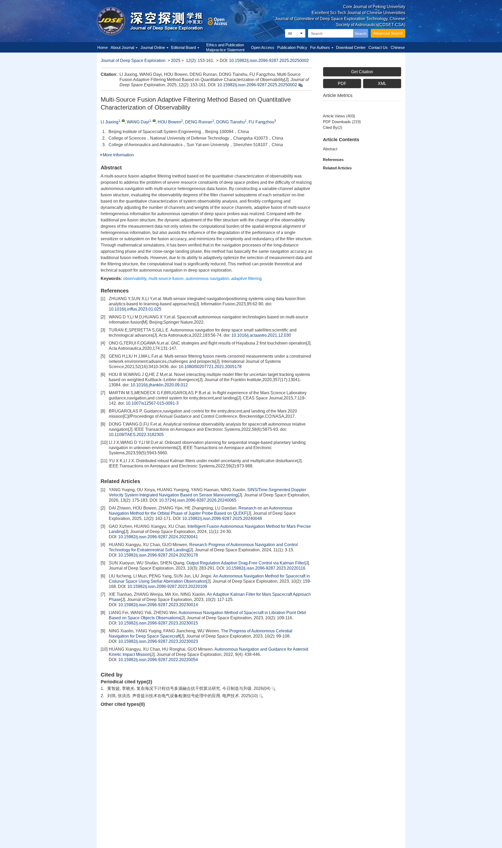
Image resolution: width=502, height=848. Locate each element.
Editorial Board (183, 47)
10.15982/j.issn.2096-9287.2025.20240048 (222, 518)
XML (382, 83)
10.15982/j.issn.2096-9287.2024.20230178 (158, 555)
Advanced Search (388, 33)
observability (134, 278)
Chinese (398, 47)
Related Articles (337, 168)
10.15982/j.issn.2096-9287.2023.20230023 (158, 641)
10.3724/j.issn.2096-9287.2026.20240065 (197, 500)
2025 (175, 60)
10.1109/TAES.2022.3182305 (136, 434)
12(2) (191, 60)
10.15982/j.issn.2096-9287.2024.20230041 (158, 537)
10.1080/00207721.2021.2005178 (210, 366)
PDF (342, 83)
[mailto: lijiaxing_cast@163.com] (123, 120)
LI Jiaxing (109, 122)
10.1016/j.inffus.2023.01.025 (135, 309)
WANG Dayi (138, 122)
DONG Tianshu (230, 122)
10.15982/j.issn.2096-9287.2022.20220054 (158, 659)
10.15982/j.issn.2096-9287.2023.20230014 (158, 605)
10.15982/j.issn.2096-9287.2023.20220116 (265, 568)
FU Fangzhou (261, 122)
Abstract (330, 149)
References (333, 159)
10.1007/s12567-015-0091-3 (152, 403)
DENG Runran (198, 122)
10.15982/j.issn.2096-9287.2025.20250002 (269, 60)
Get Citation (362, 72)
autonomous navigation (207, 278)
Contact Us (378, 47)
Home (102, 47)
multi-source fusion (166, 278)
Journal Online (152, 47)
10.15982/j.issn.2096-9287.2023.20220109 (167, 586)
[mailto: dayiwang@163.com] (154, 120)
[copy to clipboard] (300, 85)
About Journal (122, 47)
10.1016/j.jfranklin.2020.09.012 (159, 385)
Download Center (351, 47)
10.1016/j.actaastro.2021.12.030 (261, 335)
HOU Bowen (169, 122)
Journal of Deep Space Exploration (133, 60)
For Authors (320, 47)
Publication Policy (292, 47)
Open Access (262, 47)
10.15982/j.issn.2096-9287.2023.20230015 (158, 623)
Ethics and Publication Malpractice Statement (225, 47)
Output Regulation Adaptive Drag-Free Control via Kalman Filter (245, 563)
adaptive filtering (246, 278)
